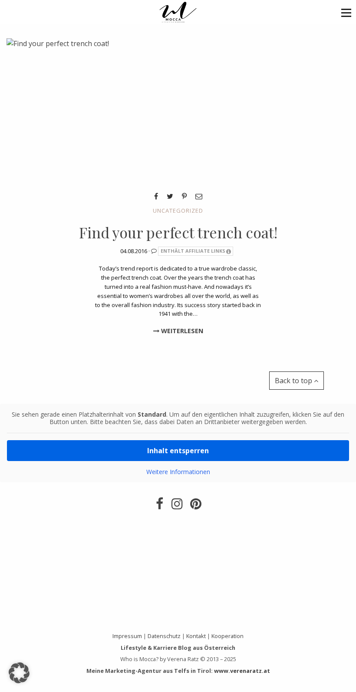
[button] (346, 12)
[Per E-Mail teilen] (198, 196)
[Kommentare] (154, 250)
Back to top (294, 380)
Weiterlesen (181, 331)
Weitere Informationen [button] (178, 472)
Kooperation (227, 636)
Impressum (127, 636)
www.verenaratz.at (242, 671)
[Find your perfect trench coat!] (58, 110)
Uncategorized (178, 210)
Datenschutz (164, 636)
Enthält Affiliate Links (193, 250)
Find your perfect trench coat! (178, 232)
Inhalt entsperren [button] (178, 450)
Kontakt (196, 636)
